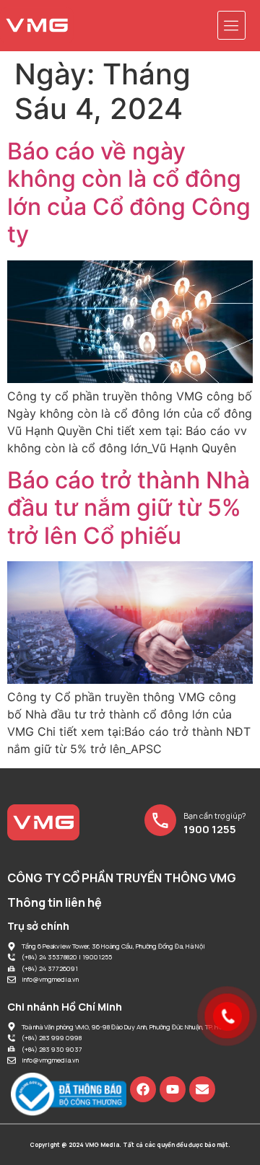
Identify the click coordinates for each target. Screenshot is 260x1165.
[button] (231, 25)
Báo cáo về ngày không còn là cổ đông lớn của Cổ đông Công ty (129, 192)
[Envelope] (202, 1089)
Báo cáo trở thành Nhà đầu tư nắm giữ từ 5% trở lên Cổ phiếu (128, 508)
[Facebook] (143, 1089)
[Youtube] (173, 1089)
